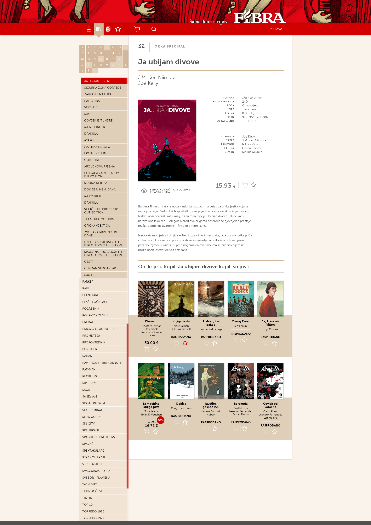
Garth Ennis (241, 408)
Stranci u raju (94, 457)
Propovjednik (93, 342)
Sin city (88, 423)
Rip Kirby (89, 383)
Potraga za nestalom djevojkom (101, 174)
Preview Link (165, 190)
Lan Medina (270, 417)
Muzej (89, 275)
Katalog (99, 29)
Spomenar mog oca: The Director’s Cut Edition (104, 253)
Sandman (89, 396)
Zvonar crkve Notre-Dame (101, 233)
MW (87, 114)
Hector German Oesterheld (151, 327)
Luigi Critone (270, 329)
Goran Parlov (241, 414)
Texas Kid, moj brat (99, 219)
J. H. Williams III (181, 329)
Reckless (89, 376)
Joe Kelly (148, 83)
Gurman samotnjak (100, 268)
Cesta (89, 261)
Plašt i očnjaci (94, 302)
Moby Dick (92, 196)
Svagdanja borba (96, 471)
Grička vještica (97, 225)
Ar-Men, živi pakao (211, 322)
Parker (87, 281)
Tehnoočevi (92, 491)
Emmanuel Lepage (211, 329)
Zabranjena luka (98, 94)
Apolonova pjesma (99, 166)
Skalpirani (90, 430)
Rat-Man (89, 369)
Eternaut (151, 321)
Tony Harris (151, 411)
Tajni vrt (89, 484)
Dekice (181, 403)
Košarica (137, 29)
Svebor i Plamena (96, 477)
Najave (108, 29)
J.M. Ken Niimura (157, 77)
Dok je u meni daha (100, 189)
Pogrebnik (90, 308)
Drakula (91, 133)
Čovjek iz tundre (98, 120)
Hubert (211, 414)
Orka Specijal (170, 46)
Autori (89, 29)
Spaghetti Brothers (98, 437)
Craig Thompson (181, 408)
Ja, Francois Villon (270, 322)
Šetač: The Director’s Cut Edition (101, 210)
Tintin (87, 498)
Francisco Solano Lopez (151, 333)
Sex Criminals (93, 410)
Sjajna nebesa (95, 183)
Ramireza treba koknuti (101, 362)
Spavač (88, 444)
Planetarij (91, 295)
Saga (86, 390)
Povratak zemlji (95, 315)
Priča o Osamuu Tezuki (100, 329)
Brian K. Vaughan (151, 414)
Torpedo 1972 (93, 518)
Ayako (89, 140)
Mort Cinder (94, 127)
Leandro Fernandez (241, 411)
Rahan (87, 356)
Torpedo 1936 (93, 511)
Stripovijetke (93, 464)
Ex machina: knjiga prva (151, 405)
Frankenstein (95, 153)
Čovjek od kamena (270, 405)
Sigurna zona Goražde (102, 87)
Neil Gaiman (181, 326)
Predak (88, 322)
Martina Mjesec (97, 147)
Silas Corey (91, 417)
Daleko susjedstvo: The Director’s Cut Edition (103, 243)
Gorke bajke (94, 160)
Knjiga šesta (181, 321)
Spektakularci (94, 450)
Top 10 (87, 504)
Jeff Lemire (241, 326)
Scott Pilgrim (93, 403)
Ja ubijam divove (97, 81)
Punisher (89, 349)
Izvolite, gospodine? (211, 405)
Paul (86, 288)
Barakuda (241, 403)
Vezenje (90, 107)
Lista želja (118, 29)
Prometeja (91, 335)
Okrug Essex (241, 321)
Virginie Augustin (211, 411)
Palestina (92, 101)
